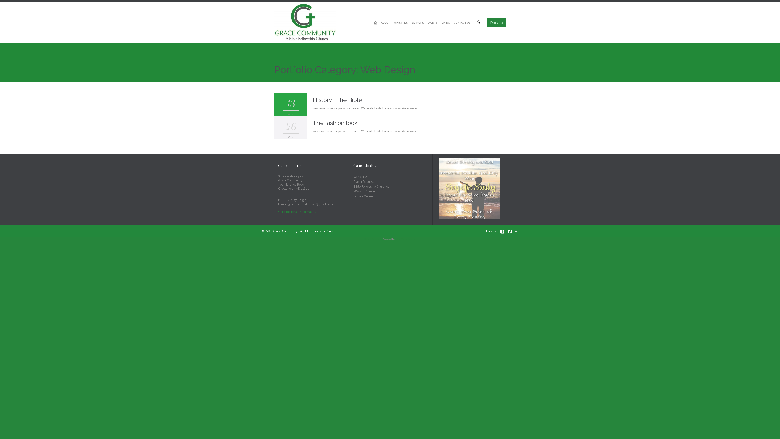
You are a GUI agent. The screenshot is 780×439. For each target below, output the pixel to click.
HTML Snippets (373, 239)
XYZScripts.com (406, 239)
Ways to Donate (364, 191)
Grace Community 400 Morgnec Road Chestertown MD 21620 (293, 184)
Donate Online (363, 196)
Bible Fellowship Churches (371, 186)
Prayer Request (364, 181)
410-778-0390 (297, 200)
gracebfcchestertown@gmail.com (310, 204)
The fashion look (335, 123)
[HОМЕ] (376, 22)
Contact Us (361, 176)
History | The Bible (337, 100)
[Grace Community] (305, 22)
